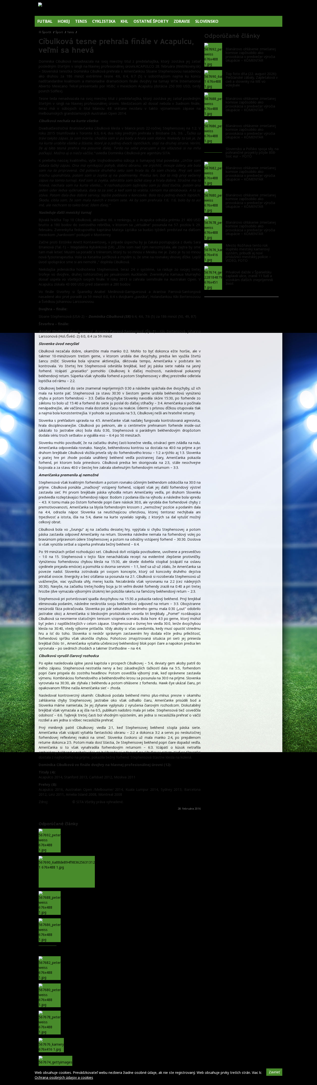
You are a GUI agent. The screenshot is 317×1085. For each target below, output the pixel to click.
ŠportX (46, 32)
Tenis (70, 32)
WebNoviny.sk (60, 801)
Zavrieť (274, 1072)
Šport (59, 32)
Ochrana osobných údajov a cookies (64, 1077)
